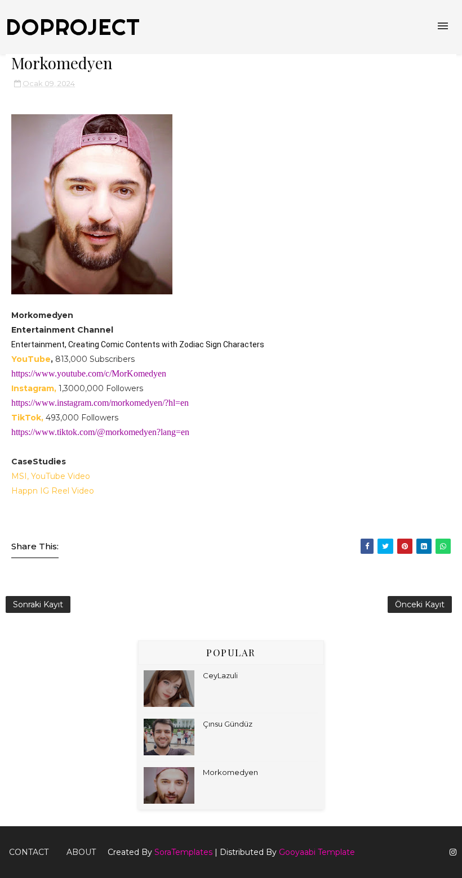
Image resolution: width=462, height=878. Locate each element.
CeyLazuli (220, 675)
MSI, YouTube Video (50, 476)
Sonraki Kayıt (38, 604)
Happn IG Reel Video (52, 491)
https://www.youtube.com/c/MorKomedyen (88, 373)
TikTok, (27, 418)
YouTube (31, 359)
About (81, 852)
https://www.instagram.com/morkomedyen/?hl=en (100, 402)
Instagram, (33, 388)
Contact (28, 852)
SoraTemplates (183, 852)
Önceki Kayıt (420, 604)
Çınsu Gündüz (227, 723)
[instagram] (453, 852)
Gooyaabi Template (317, 852)
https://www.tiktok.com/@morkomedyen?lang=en (100, 432)
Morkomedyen (230, 772)
